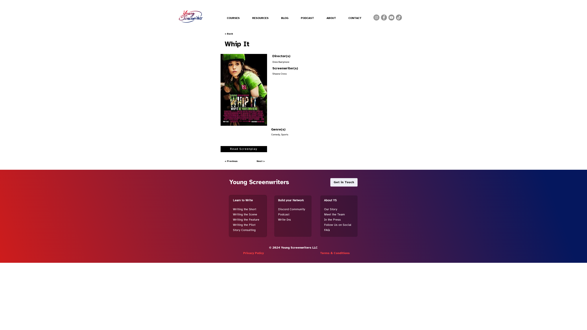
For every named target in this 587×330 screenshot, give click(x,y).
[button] (233, 18)
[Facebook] (384, 17)
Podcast (283, 214)
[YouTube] (391, 17)
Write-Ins (284, 219)
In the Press (332, 219)
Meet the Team (334, 214)
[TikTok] (399, 17)
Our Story (330, 209)
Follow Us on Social (337, 225)
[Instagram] (376, 17)
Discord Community (291, 209)
